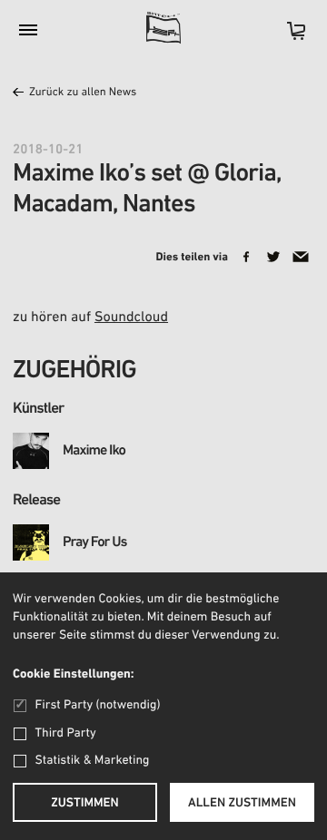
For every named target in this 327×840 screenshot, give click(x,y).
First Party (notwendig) (97, 705)
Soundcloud (131, 317)
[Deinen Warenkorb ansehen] (287, 36)
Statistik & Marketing (92, 760)
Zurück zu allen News (82, 93)
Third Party (65, 733)
